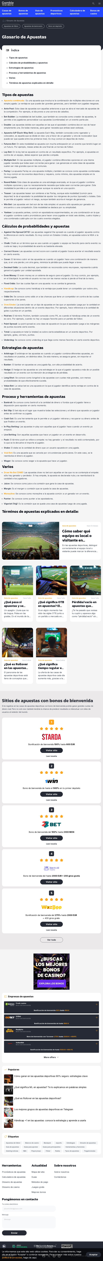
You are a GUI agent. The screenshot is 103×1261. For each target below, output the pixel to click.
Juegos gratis (38, 1187)
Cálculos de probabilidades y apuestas (28, 62)
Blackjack (47, 1143)
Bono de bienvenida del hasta (51, 832)
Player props (36, 1151)
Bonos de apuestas (23, 12)
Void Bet (8, 453)
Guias (34, 1177)
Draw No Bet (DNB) (13, 472)
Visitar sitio (51, 750)
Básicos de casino (32, 1143)
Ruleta (57, 1151)
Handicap (8, 288)
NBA (24, 1151)
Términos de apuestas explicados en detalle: (31, 83)
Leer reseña (51, 756)
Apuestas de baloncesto (33, 26)
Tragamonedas (89, 1151)
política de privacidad (12, 1257)
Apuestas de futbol (13, 1143)
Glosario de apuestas (88, 1143)
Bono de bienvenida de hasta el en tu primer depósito (51, 788)
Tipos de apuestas (18, 57)
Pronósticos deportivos (56, 12)
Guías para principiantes (52, 1147)
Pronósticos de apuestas (13, 1172)
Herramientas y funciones (75, 1147)
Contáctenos (60, 1177)
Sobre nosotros (61, 1172)
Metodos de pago (40, 1182)
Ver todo (51, 940)
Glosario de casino (11, 1187)
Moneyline (9, 493)
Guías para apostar (31, 1147)
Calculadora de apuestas (77, 12)
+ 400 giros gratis (51, 918)
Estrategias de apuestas (21, 68)
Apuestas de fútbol (11, 26)
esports (59, 1143)
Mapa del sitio (38, 1172)
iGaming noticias (12, 1151)
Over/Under (10, 304)
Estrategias (71, 1143)
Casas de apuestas (6, 12)
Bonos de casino (95, 12)
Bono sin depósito (55, 26)
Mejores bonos (39, 1192)
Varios (12, 78)
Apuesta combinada (14, 100)
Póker (48, 1151)
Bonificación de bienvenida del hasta (51, 915)
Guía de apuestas (40, 12)
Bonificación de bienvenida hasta (51, 744)
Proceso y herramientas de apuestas (27, 73)
